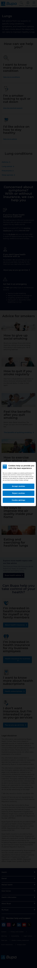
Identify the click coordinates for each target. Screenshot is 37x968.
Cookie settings (18, 500)
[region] (18, 484)
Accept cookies (18, 486)
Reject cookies (18, 493)
